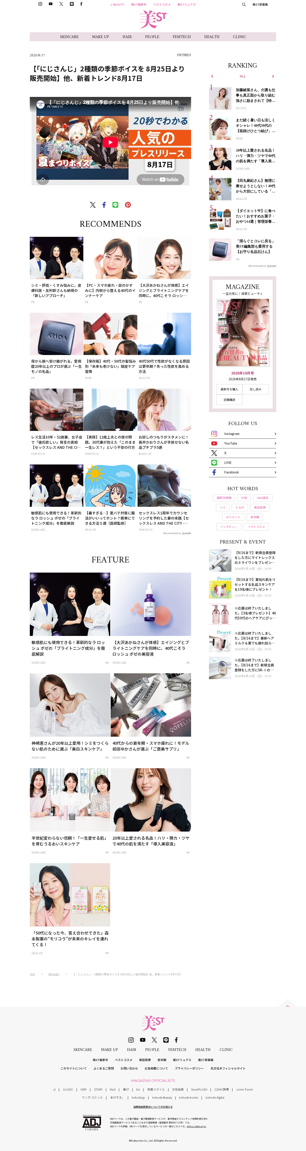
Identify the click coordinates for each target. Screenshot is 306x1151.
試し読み (255, 389)
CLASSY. (68, 1089)
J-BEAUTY (117, 4)
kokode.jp (138, 1097)
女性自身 (178, 1089)
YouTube (230, 443)
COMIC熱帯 (221, 1089)
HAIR (127, 37)
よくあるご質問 (103, 1068)
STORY (98, 1089)
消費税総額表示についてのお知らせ (153, 1106)
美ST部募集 (260, 4)
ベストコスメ (162, 4)
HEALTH (212, 37)
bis (138, 1089)
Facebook (231, 472)
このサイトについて (73, 1068)
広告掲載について (156, 1068)
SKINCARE (69, 37)
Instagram (231, 434)
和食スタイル (156, 1089)
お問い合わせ (129, 1068)
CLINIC (239, 37)
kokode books (188, 1097)
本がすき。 (117, 1097)
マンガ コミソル (92, 1097)
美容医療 (145, 1060)
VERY (83, 1089)
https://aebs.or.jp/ (196, 1126)
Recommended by (172, 533)
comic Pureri (244, 1089)
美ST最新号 (139, 4)
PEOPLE (152, 37)
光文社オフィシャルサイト (228, 1068)
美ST (126, 1089)
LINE (228, 462)
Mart (113, 1089)
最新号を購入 (229, 389)
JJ (54, 1089)
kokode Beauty (162, 1097)
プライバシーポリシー (189, 1068)
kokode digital (215, 1097)
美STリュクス (186, 4)
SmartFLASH (199, 1089)
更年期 (161, 1060)
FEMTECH (182, 37)
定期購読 (229, 400)
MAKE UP (100, 37)
